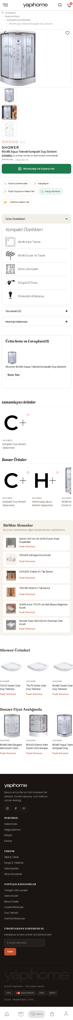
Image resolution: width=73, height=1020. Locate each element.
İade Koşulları (11, 868)
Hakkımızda (10, 824)
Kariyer (8, 841)
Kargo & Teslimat (14, 862)
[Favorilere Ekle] (67, 33)
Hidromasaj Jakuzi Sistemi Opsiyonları (42, 503)
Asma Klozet (11, 895)
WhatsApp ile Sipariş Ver (39, 169)
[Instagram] (7, 808)
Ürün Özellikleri (15, 219)
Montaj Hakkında (16, 321)
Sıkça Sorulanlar (13, 874)
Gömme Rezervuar (14, 918)
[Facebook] (15, 808)
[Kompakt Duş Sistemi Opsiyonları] (16, 423)
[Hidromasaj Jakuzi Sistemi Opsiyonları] (45, 480)
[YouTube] (24, 808)
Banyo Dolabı (11, 901)
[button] (71, 493)
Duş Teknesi (11, 912)
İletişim (8, 835)
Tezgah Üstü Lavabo (16, 890)
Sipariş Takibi (11, 857)
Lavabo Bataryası (13, 907)
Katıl (10, 951)
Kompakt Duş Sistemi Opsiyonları (14, 446)
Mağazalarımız (12, 829)
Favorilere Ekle (27, 413)
